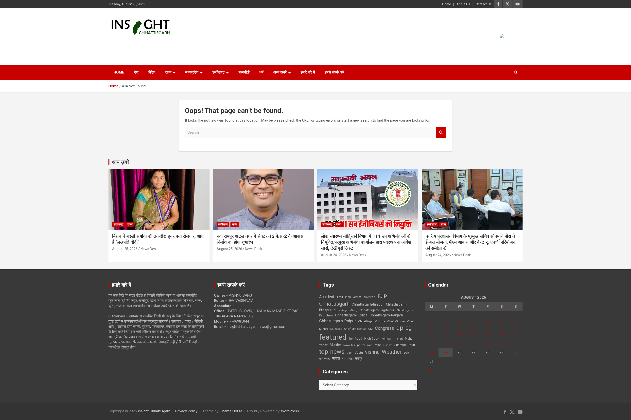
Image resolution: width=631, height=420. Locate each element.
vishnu (372, 352)
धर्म (261, 72)
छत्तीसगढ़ (218, 72)
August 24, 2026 (333, 255)
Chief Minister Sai (355, 328)
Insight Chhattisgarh (153, 43)
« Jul (428, 370)
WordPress (290, 411)
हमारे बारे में (308, 72)
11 (446, 334)
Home (446, 4)
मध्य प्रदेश (347, 358)
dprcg (404, 327)
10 (432, 334)
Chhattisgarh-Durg (345, 310)
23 (516, 343)
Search (441, 132)
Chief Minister (396, 321)
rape (378, 345)
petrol (361, 345)
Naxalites (349, 345)
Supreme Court (404, 345)
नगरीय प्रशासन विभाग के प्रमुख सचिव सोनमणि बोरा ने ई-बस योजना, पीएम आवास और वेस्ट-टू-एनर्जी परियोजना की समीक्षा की (470, 242)
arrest (357, 297)
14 (488, 334)
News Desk (149, 249)
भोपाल (336, 358)
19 (459, 343)
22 (502, 343)
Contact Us (483, 4)
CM (370, 328)
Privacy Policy (186, 411)
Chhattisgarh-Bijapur (368, 304)
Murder (335, 345)
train (349, 352)
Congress (384, 328)
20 (473, 343)
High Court (371, 338)
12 (459, 334)
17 (432, 343)
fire (350, 338)
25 (446, 352)
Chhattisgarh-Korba (351, 315)
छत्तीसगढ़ (324, 358)
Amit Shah (343, 297)
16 (516, 334)
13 (473, 334)
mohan (398, 338)
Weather (392, 352)
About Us (463, 4)
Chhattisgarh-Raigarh (386, 315)
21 (488, 343)
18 (446, 343)
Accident (326, 296)
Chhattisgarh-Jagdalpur (377, 310)
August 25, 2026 (125, 249)
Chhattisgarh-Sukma (371, 321)
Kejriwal (386, 338)
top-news (332, 351)
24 (432, 352)
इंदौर (406, 352)
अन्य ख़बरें (120, 162)
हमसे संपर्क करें (334, 72)
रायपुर (358, 358)
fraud (358, 338)
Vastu (359, 352)
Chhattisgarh (334, 304)
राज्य (168, 72)
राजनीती (244, 72)
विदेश (151, 72)
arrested (369, 297)
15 (502, 334)
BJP (382, 296)
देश (136, 72)
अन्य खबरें (280, 72)
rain (369, 345)
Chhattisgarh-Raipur (337, 320)
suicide (387, 345)
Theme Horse (231, 411)
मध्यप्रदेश (191, 72)
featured (332, 337)
